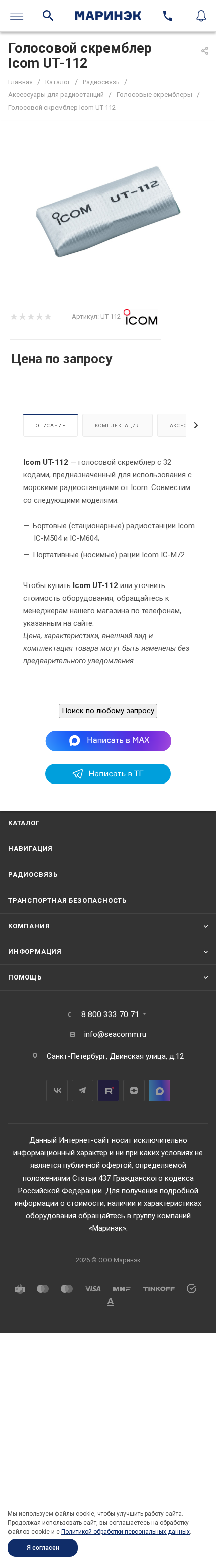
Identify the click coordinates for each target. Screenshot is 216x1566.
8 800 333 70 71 (110, 1015)
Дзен (134, 1090)
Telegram (82, 1090)
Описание (50, 425)
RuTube (108, 1090)
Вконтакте (57, 1090)
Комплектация (117, 425)
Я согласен (43, 1547)
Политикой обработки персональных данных (125, 1531)
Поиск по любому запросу (108, 710)
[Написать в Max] (108, 740)
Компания (29, 926)
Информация (35, 951)
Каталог (24, 823)
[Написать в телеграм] (108, 781)
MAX (159, 1090)
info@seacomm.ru (115, 1034)
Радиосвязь (33, 874)
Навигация (30, 848)
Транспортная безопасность (67, 900)
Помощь (25, 977)
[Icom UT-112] (108, 211)
